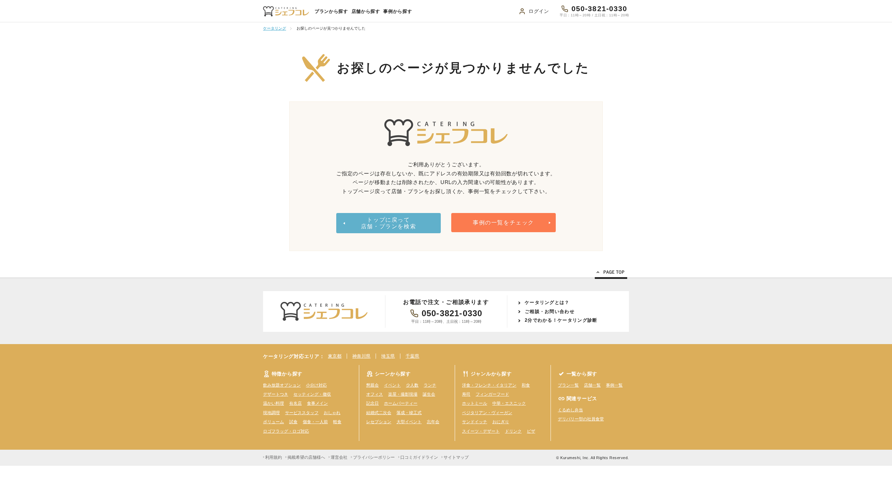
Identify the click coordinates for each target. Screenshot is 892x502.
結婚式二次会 (378, 412)
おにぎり (500, 421)
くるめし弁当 (570, 410)
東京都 (334, 356)
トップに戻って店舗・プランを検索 (388, 223)
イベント (392, 385)
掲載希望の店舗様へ (306, 457)
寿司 (466, 394)
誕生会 (429, 394)
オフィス (374, 394)
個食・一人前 (315, 421)
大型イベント (409, 421)
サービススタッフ (301, 412)
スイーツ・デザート (481, 431)
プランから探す (331, 11)
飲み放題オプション (282, 385)
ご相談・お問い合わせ (550, 311)
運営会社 (339, 457)
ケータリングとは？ (547, 302)
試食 (293, 421)
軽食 (337, 421)
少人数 (412, 385)
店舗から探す (366, 11)
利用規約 (273, 457)
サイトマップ (456, 457)
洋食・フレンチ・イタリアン (489, 385)
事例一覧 (614, 385)
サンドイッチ (474, 421)
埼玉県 (388, 356)
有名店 (295, 403)
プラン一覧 (568, 385)
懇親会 (372, 385)
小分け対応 (316, 385)
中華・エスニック (509, 403)
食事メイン (317, 403)
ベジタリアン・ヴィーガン (487, 412)
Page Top (611, 273)
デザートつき (275, 394)
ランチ (430, 385)
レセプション (378, 421)
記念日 (372, 403)
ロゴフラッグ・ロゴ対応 (286, 431)
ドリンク (513, 431)
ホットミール (474, 403)
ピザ (531, 431)
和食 (526, 385)
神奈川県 (361, 356)
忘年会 (433, 421)
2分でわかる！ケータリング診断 (561, 320)
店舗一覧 (592, 385)
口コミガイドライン (419, 457)
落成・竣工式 (409, 412)
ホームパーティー (400, 403)
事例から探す (397, 11)
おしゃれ (332, 412)
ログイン (539, 11)
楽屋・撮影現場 (402, 394)
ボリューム (273, 421)
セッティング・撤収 (312, 394)
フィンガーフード (492, 394)
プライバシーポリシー (374, 457)
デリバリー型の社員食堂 (581, 419)
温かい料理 (273, 403)
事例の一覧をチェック (503, 223)
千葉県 (412, 356)
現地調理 (271, 412)
